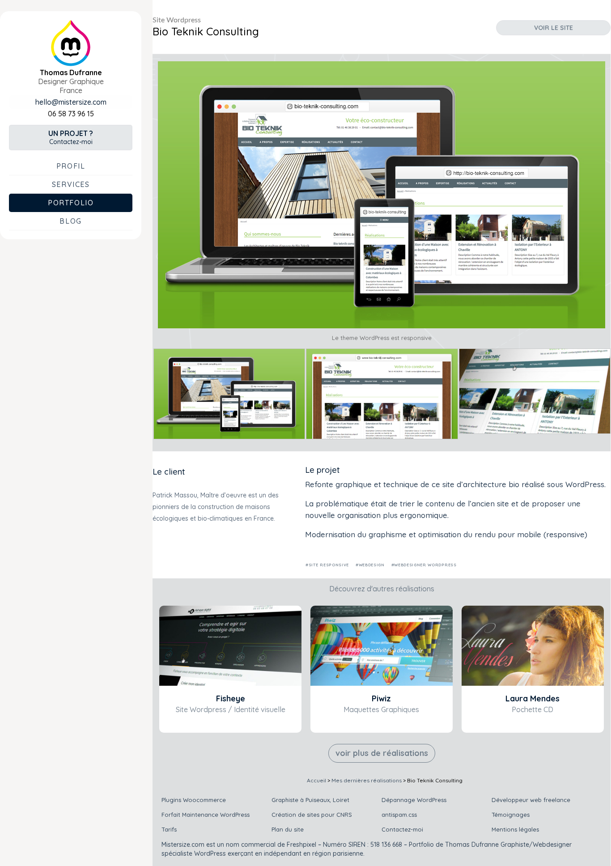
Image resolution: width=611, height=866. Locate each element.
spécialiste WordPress (193, 853)
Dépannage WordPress (414, 799)
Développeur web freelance (531, 799)
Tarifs (169, 829)
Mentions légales (515, 829)
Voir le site (553, 28)
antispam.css (399, 814)
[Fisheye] (230, 646)
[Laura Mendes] (533, 646)
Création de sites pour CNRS (312, 814)
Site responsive (329, 564)
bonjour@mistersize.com (70, 102)
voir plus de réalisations (381, 753)
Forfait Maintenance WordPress (205, 814)
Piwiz (381, 698)
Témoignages (511, 814)
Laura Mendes (532, 698)
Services (71, 184)
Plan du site (288, 829)
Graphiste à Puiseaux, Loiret (310, 799)
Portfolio (70, 202)
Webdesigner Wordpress (425, 564)
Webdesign (372, 564)
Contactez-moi (70, 137)
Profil (70, 165)
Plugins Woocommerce (193, 799)
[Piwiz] (381, 646)
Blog (70, 220)
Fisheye (230, 698)
